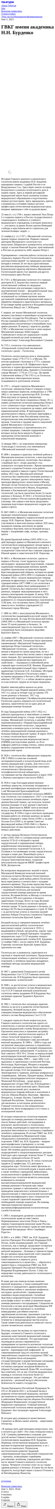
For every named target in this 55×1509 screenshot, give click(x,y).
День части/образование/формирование (21, 16)
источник (6, 1481)
